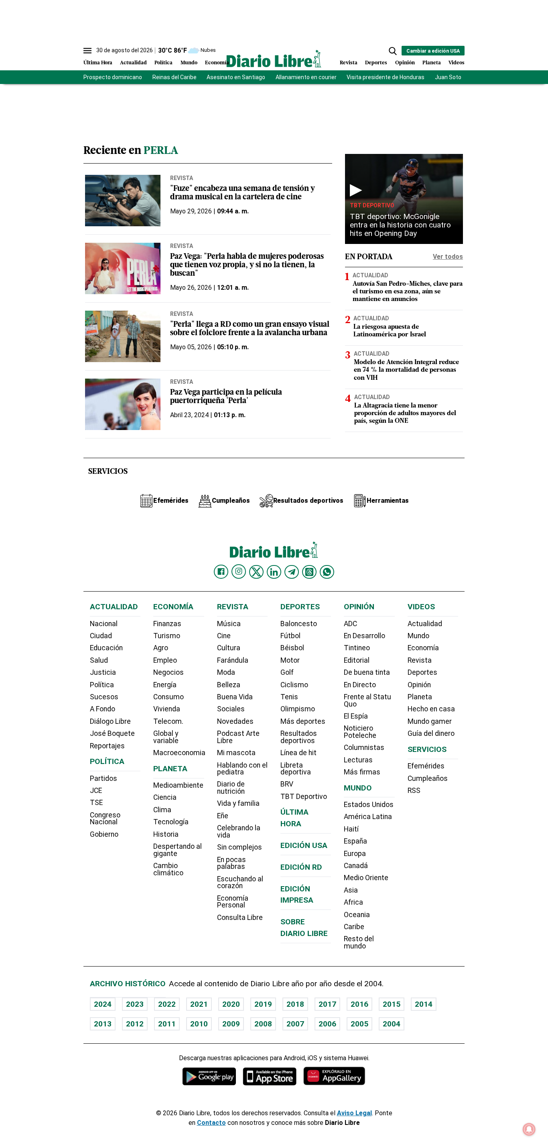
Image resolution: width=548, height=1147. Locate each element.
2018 (295, 1004)
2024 (103, 1004)
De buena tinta (367, 672)
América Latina (368, 817)
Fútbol (290, 636)
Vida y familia (238, 803)
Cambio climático (168, 869)
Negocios (168, 672)
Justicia (103, 672)
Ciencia (165, 797)
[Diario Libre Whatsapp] (327, 572)
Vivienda (166, 709)
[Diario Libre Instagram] (238, 571)
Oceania (357, 915)
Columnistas (364, 748)
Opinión (405, 63)
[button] (393, 51)
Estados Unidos (369, 805)
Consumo (168, 697)
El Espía (356, 716)
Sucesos (104, 697)
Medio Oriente (366, 878)
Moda (226, 672)
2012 (135, 1023)
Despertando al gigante (177, 850)
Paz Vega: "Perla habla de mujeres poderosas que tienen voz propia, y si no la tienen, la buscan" (247, 265)
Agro (160, 648)
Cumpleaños (428, 778)
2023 (135, 1004)
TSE (96, 803)
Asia (351, 890)
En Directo (360, 685)
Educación (106, 648)
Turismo (166, 636)
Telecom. (168, 721)
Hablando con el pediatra (242, 768)
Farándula (232, 660)
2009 (231, 1023)
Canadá (356, 866)
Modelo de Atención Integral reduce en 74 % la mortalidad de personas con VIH (406, 370)
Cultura (228, 648)
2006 (327, 1023)
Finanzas (167, 624)
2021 (199, 1004)
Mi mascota (236, 753)
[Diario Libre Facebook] (221, 572)
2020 (231, 1004)
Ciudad (101, 636)
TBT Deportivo (372, 205)
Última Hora (97, 63)
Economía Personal (232, 901)
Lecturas (358, 760)
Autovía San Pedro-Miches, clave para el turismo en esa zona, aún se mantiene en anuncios (408, 292)
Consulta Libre (240, 918)
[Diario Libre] (274, 58)
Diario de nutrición (231, 787)
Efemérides (426, 766)
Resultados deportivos (298, 737)
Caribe (354, 927)
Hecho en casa (431, 709)
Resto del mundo (359, 942)
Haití (351, 829)
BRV (286, 784)
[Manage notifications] (529, 1129)
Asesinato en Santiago (236, 77)
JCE (96, 791)
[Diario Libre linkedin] (274, 572)
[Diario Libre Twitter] (256, 572)
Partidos (103, 778)
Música (229, 624)
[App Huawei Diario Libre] (334, 1076)
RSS (414, 791)
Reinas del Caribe (174, 77)
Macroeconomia (179, 753)
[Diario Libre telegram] (291, 572)
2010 (199, 1023)
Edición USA (303, 845)
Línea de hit (298, 753)
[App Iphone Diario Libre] (269, 1076)
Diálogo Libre (110, 721)
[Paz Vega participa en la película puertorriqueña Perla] (122, 404)
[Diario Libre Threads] (309, 572)
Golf (287, 672)
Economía (217, 63)
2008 (263, 1023)
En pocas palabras (231, 863)
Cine (224, 636)
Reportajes (107, 746)
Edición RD (301, 867)
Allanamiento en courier (306, 77)
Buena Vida (235, 697)
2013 (103, 1023)
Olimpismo (297, 709)
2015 (391, 1004)
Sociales (231, 709)
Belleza (228, 685)
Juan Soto (448, 77)
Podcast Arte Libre (238, 737)
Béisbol (292, 648)
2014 (423, 1004)
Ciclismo (294, 685)
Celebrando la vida (238, 831)
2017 (327, 1004)
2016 (359, 1004)
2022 (167, 1004)
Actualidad (133, 63)
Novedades (235, 721)
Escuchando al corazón (240, 882)
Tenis (289, 697)
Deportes (376, 63)
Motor (290, 660)
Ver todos (448, 256)
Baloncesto (298, 624)
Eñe (222, 816)
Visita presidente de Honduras (385, 77)
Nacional (104, 624)
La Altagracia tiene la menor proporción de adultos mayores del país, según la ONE (405, 413)
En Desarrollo (364, 636)
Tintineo (357, 648)
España (355, 841)
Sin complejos (239, 847)
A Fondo (102, 709)
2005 (359, 1023)
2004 (391, 1023)
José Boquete (112, 733)
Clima (162, 810)
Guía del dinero (431, 733)
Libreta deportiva (295, 768)
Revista (348, 63)
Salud (99, 660)
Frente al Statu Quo (367, 700)
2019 (263, 1004)
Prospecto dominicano (112, 77)
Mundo (189, 63)
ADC (350, 624)
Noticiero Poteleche (360, 731)
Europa (355, 854)
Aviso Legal (354, 1113)
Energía (165, 685)
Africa (353, 902)
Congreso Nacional (105, 818)
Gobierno (104, 834)
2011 (167, 1023)
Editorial (356, 660)
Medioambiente (178, 785)
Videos (457, 63)
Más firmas (362, 772)
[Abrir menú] (87, 51)
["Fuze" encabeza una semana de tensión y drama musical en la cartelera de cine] (122, 200)
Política (163, 63)
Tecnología (171, 822)
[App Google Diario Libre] (209, 1076)
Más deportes (302, 721)
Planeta (431, 63)
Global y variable (166, 737)
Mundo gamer (430, 721)
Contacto (211, 1123)
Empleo (165, 660)
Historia (166, 834)
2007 (295, 1023)
